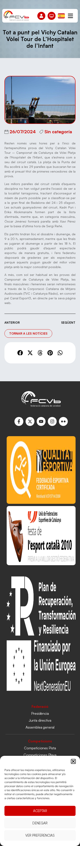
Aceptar (40, 811)
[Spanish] (61, 15)
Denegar (40, 823)
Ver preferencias (40, 835)
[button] (73, 761)
